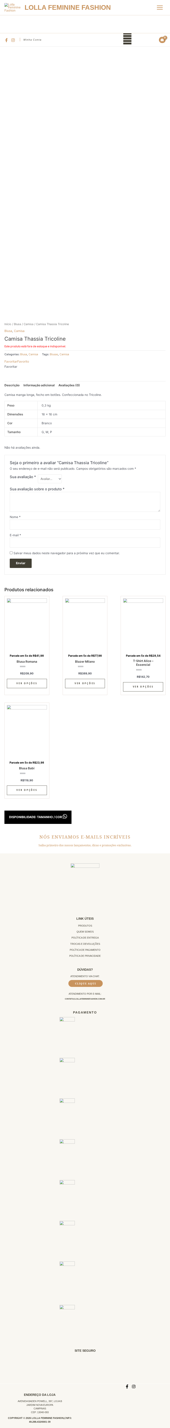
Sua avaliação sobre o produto (37, 489)
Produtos (85, 925)
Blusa (17, 324)
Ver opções (26, 683)
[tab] (11, 385)
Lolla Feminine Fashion (68, 7)
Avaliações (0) (69, 385)
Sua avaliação (23, 477)
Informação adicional (39, 385)
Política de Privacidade (85, 956)
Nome (15, 517)
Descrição (11, 385)
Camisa (28, 324)
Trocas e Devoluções (85, 944)
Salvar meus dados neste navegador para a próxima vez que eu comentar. (67, 553)
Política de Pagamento (85, 950)
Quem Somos (85, 931)
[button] (16, 361)
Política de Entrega (85, 937)
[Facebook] (6, 40)
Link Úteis (85, 918)
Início (7, 324)
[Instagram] (13, 40)
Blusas (54, 354)
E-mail (15, 535)
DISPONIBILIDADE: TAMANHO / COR (36, 817)
